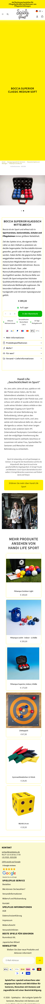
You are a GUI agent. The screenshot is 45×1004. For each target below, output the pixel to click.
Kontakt (5, 903)
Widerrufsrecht (8, 925)
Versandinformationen (12, 893)
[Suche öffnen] (7, 14)
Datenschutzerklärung (12, 915)
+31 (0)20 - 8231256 (9, 857)
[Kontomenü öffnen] (37, 16)
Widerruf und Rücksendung (14, 898)
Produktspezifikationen (16, 342)
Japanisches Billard (11, 942)
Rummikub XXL (9, 937)
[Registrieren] (39, 960)
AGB (4, 910)
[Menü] (2, 14)
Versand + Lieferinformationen (20, 358)
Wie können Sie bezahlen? (13, 889)
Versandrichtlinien (10, 929)
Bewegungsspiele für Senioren (16, 162)
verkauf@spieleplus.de (11, 852)
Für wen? (10, 353)
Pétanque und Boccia (15, 164)
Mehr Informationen (15, 337)
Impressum (7, 920)
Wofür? (9, 348)
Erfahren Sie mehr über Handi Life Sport (23, 485)
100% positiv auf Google (11, 862)
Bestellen (6, 884)
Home (3, 162)
